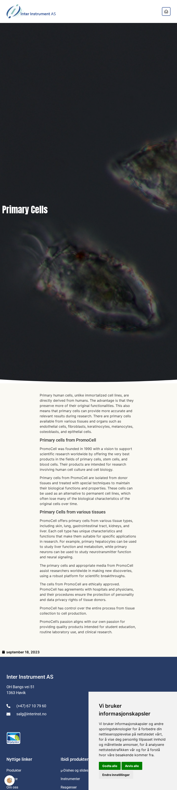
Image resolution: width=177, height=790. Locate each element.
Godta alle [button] (109, 766)
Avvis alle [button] (132, 766)
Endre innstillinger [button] (116, 775)
